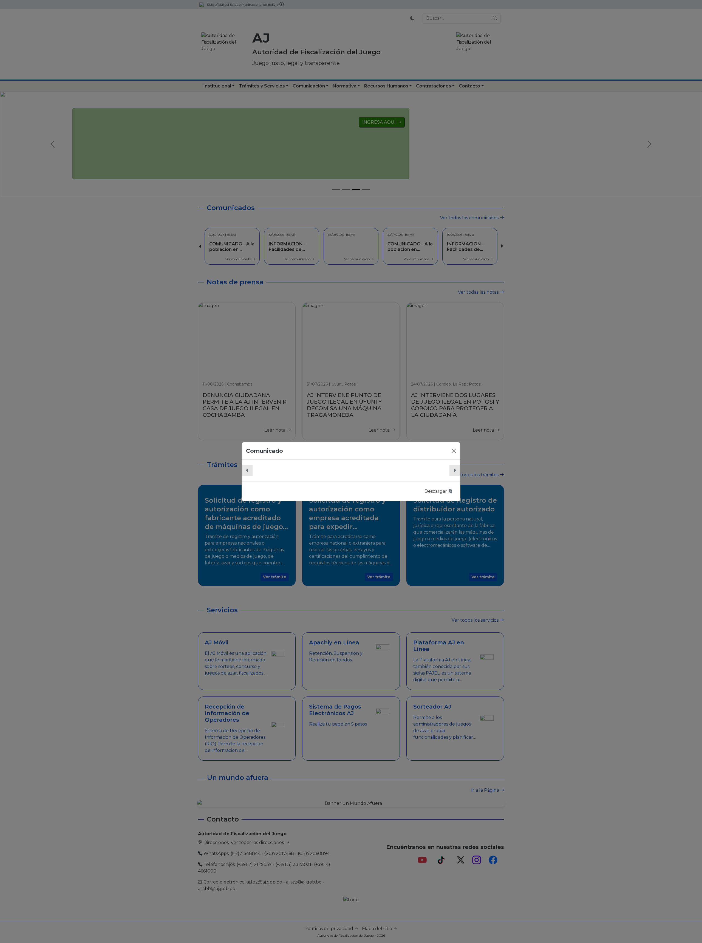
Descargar (436, 491)
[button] (247, 470)
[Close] (453, 450)
